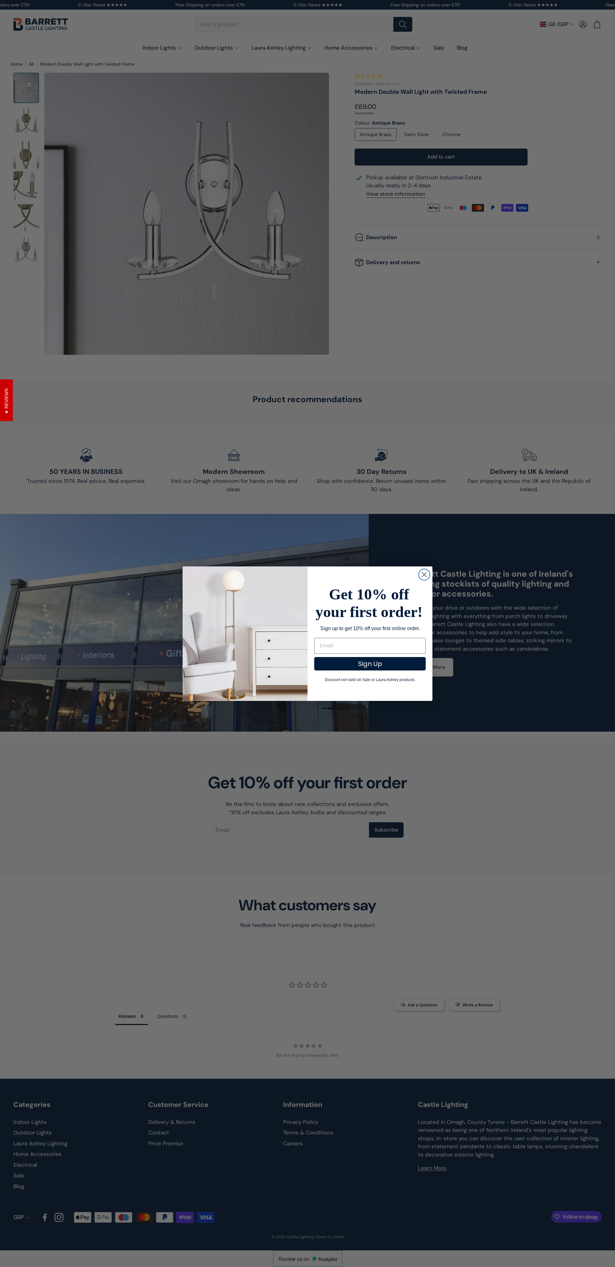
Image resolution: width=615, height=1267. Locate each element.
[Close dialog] (424, 574)
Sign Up (370, 663)
